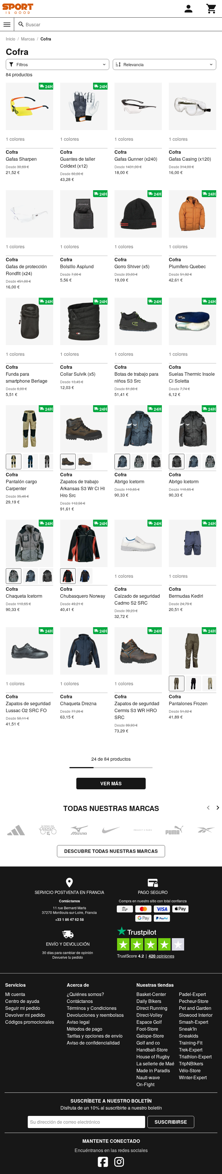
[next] (218, 808)
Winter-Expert (193, 1077)
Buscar (33, 24)
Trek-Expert (190, 1049)
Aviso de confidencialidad (93, 1042)
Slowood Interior (195, 1015)
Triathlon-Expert (195, 1056)
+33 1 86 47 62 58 (69, 919)
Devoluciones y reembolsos (95, 1015)
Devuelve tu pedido (67, 957)
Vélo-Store (190, 1070)
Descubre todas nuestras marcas (111, 851)
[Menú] (7, 25)
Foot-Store (147, 1028)
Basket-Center (151, 994)
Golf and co (148, 1042)
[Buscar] (21, 24)
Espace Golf (149, 1022)
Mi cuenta (15, 994)
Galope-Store (150, 1035)
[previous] (208, 808)
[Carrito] (211, 8)
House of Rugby (153, 1056)
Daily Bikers (148, 1001)
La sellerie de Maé (155, 1063)
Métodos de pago (84, 1028)
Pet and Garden (195, 1008)
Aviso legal (78, 1022)
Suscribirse (171, 1122)
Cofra (12, 152)
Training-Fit (190, 1042)
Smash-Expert (193, 1022)
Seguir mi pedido (22, 1008)
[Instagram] (119, 1162)
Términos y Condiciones (91, 1008)
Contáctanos (69, 901)
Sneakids (188, 1035)
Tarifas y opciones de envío (95, 1035)
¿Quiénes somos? (85, 994)
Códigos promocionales (29, 1022)
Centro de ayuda (22, 1001)
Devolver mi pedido (25, 1015)
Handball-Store (152, 1049)
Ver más (111, 783)
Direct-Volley (149, 1015)
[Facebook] (103, 1162)
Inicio (10, 39)
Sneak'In (188, 1028)
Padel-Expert (192, 994)
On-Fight (145, 1084)
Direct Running (151, 1008)
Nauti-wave (148, 1077)
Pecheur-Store (193, 1001)
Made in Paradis (153, 1070)
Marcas (28, 39)
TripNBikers (191, 1063)
